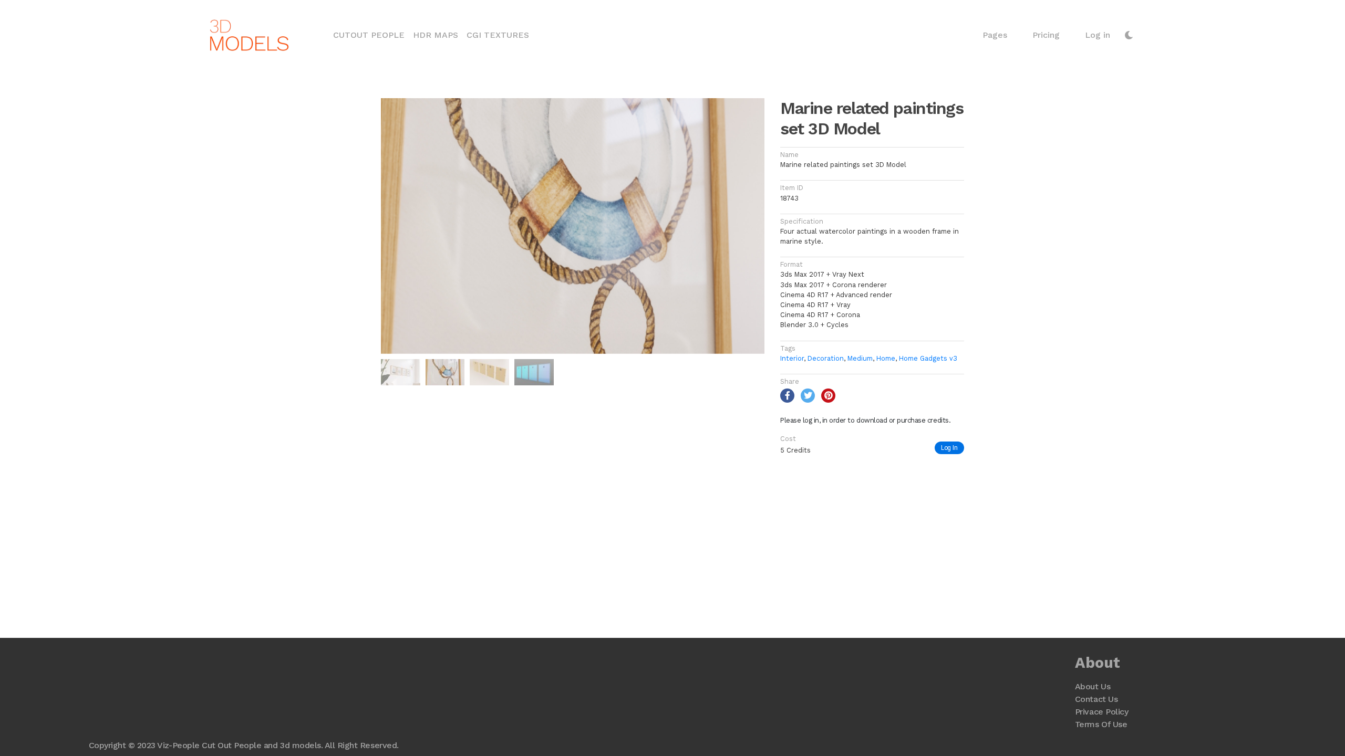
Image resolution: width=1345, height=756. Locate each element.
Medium (860, 358)
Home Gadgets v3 (928, 358)
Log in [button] (1097, 35)
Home (885, 358)
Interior (792, 358)
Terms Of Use (1101, 724)
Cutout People (371, 34)
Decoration (826, 358)
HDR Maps (435, 35)
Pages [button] (994, 35)
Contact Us (1096, 699)
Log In (949, 448)
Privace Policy (1101, 712)
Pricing (1046, 35)
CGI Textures (498, 35)
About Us (1092, 686)
